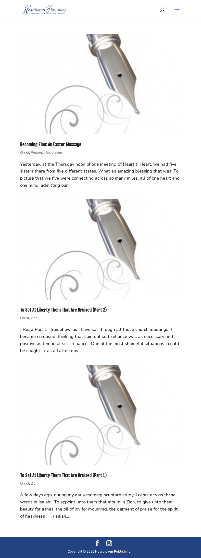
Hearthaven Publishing (113, 551)
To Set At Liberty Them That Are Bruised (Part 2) (63, 310)
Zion (34, 318)
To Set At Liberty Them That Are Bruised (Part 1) (63, 475)
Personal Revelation (46, 152)
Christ (24, 152)
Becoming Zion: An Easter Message (50, 144)
